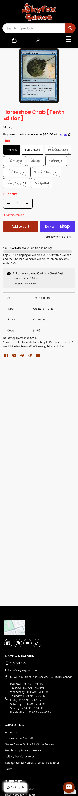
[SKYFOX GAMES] (39, 11)
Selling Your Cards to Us (20, 756)
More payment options (57, 236)
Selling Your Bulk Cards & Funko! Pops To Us (32, 763)
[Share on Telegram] (30, 355)
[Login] (38, 40)
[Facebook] (8, 643)
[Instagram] (18, 643)
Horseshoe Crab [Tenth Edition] (34, 115)
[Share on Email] (38, 355)
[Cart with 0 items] (14, 40)
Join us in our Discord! (19, 738)
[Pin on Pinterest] (22, 355)
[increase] (27, 203)
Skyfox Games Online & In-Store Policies (29, 744)
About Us (11, 732)
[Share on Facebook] (6, 355)
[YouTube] (27, 643)
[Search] (70, 28)
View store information (24, 283)
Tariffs (8, 769)
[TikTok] (37, 643)
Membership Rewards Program (24, 750)
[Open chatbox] (69, 787)
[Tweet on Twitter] (14, 355)
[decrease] (8, 203)
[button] (14, 40)
